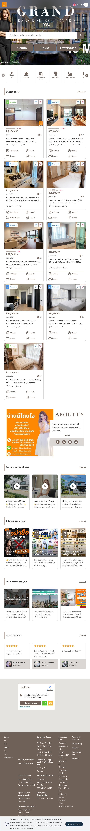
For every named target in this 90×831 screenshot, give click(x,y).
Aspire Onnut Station (25, 779)
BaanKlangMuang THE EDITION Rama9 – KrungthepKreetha (26, 813)
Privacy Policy (77, 743)
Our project (8, 757)
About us (75, 748)
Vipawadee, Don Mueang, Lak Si (63, 746)
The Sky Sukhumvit (24, 782)
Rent (6, 744)
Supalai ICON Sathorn (25, 763)
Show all (82, 467)
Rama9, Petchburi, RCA (45, 775)
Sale (6, 741)
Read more (57, 430)
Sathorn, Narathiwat (26, 759)
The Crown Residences (45, 798)
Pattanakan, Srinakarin (27, 806)
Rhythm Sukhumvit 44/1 (26, 785)
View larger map (25, 706)
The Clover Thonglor (44, 743)
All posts (81, 92)
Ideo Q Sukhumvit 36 (44, 752)
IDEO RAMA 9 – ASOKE (44, 788)
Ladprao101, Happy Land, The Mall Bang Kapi (45, 761)
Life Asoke (40, 779)
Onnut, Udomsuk (24, 775)
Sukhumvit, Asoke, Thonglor (63, 797)
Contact (75, 758)
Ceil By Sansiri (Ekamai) (45, 755)
